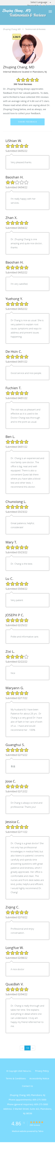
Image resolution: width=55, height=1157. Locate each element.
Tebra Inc (27, 1071)
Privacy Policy (42, 1070)
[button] (50, 11)
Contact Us (27, 1086)
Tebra (40, 1131)
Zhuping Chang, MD (12, 29)
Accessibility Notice (39, 1078)
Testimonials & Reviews (35, 29)
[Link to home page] (23, 10)
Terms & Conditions (16, 1078)
